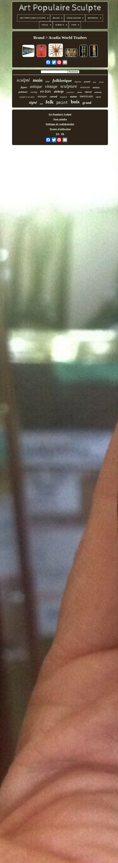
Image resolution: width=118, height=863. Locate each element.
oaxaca (96, 87)
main (38, 80)
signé (33, 102)
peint (62, 102)
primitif (87, 82)
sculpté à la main (27, 97)
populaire (70, 92)
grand (86, 103)
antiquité (63, 97)
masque (42, 96)
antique (36, 86)
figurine (78, 82)
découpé (101, 82)
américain (98, 92)
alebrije (59, 91)
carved (53, 96)
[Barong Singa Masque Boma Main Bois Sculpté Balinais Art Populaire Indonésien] (71, 53)
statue (73, 96)
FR (62, 134)
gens (94, 82)
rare (41, 104)
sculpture (68, 86)
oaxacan (85, 87)
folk (50, 102)
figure (24, 87)
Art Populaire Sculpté (60, 114)
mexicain (86, 96)
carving (33, 92)
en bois (45, 91)
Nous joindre (60, 119)
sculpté (23, 79)
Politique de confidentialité (60, 124)
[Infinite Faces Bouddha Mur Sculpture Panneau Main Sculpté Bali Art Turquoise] (28, 51)
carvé (98, 97)
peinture (23, 91)
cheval (88, 92)
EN (57, 134)
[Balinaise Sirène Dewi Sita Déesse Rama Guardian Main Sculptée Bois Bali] (41, 51)
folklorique (62, 80)
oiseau (79, 92)
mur (47, 81)
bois (75, 102)
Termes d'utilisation (60, 129)
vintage (51, 86)
